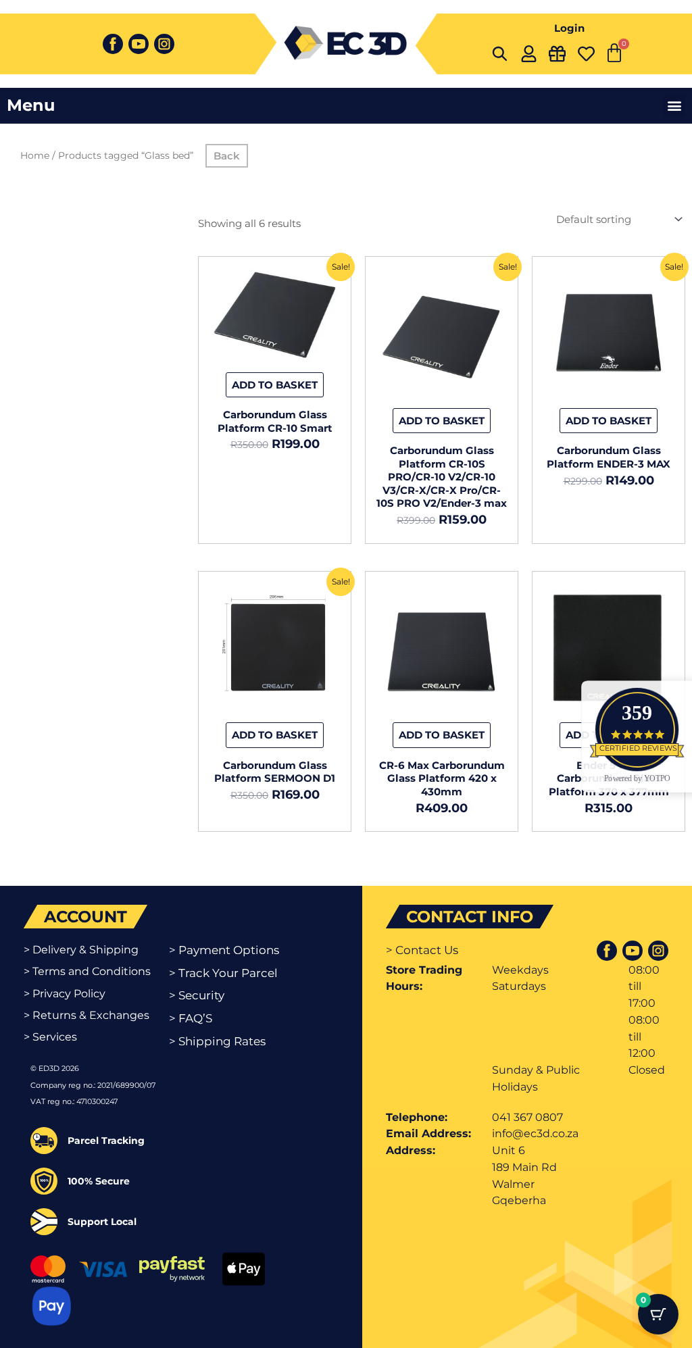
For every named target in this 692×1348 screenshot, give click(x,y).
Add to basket (275, 384)
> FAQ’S (190, 1018)
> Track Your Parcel (223, 973)
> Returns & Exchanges (86, 1015)
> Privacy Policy (64, 993)
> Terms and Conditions (87, 971)
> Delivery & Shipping (81, 949)
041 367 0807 (527, 1117)
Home (34, 155)
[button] (674, 106)
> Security (196, 995)
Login (569, 28)
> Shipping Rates (217, 1041)
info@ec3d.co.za (535, 1133)
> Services (50, 1036)
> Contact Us (422, 950)
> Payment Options (224, 950)
